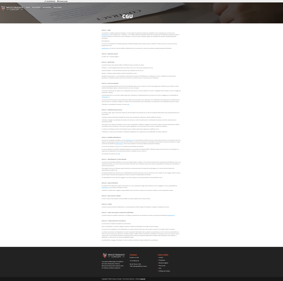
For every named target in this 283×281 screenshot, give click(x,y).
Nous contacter (58, 7)
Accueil (28, 7)
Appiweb (142, 279)
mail (128, 104)
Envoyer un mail (63, 1)
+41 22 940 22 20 (134, 261)
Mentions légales (163, 263)
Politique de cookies (164, 271)
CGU (160, 268)
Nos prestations (36, 7)
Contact (161, 257)
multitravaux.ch (106, 34)
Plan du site (162, 265)
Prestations (162, 260)
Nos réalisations (47, 7)
